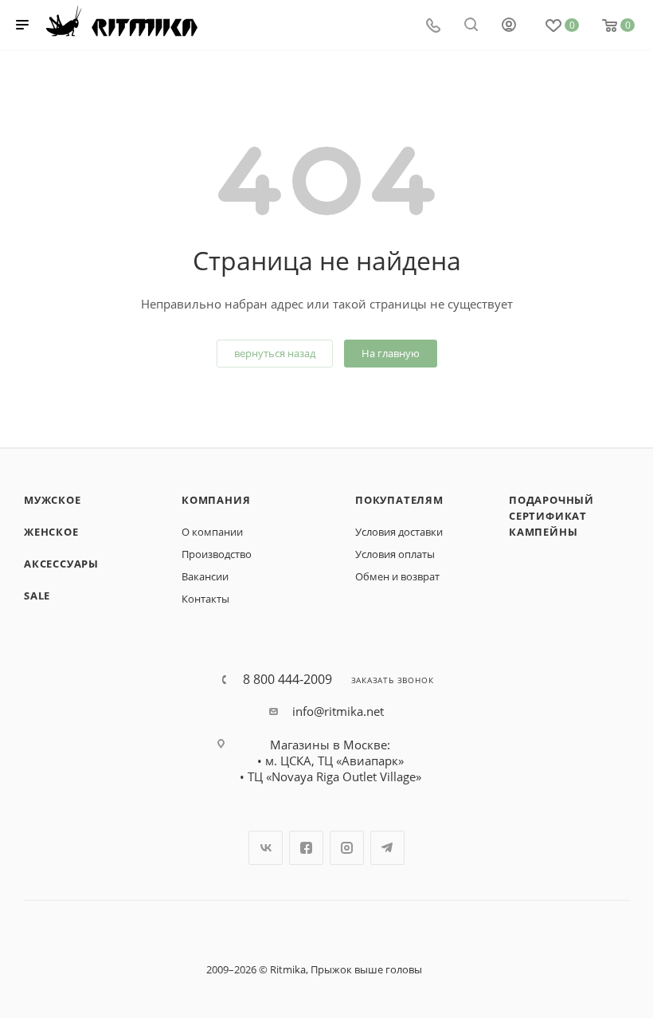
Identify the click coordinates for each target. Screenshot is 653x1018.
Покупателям (399, 500)
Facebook (306, 848)
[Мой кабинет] (509, 26)
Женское (51, 532)
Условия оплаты (395, 554)
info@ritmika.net (338, 711)
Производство (217, 554)
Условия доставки (399, 532)
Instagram (347, 848)
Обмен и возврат (397, 576)
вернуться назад (274, 353)
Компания (216, 500)
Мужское (52, 500)
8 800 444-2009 (287, 679)
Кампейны (543, 532)
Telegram (387, 848)
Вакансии (205, 576)
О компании (212, 532)
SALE (37, 595)
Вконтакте (265, 848)
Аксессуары (61, 563)
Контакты (205, 599)
